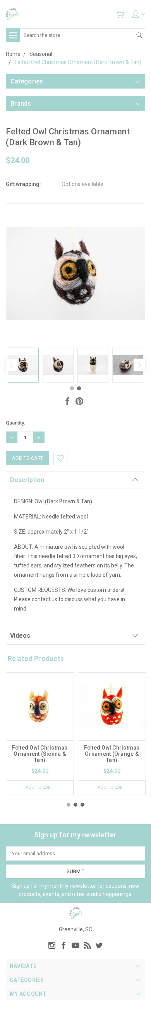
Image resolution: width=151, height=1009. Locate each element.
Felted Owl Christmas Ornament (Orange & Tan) (112, 754)
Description (27, 480)
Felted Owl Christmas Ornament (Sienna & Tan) (40, 754)
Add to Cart (39, 787)
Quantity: (15, 423)
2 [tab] (79, 388)
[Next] (139, 365)
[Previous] (11, 365)
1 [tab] (72, 388)
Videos (20, 635)
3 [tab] (82, 805)
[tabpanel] (23, 365)
